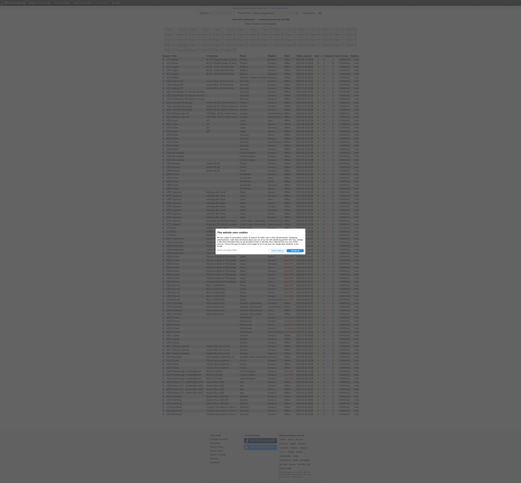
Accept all (295, 251)
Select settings (277, 251)
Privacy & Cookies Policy (227, 250)
